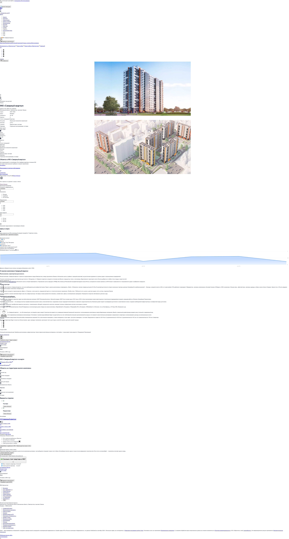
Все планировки (4, 174)
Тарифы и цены (6, 517)
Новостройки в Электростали (31, 46)
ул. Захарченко (6, 497)
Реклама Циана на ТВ (8, 514)
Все (4, 500)
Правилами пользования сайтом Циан (134, 530)
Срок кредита (3, 212)
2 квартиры (3, 172)
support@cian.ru (247, 530)
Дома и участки (7, 21)
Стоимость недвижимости (6, 187)
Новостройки (6, 20)
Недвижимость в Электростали (7, 46)
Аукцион (5, 513)
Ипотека (5, 24)
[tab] (4, 234)
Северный (42, 46)
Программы (3, 191)
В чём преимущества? (6, 454)
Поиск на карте (6, 511)
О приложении (3, 536)
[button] (2, 43)
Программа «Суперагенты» (9, 516)
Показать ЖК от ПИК (6, 362)
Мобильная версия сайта (6, 535)
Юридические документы (9, 510)
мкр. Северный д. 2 (7, 489)
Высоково (5, 488)
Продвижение (6, 520)
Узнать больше (16, 175)
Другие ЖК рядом (4, 365)
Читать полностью (4, 334)
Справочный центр (7, 508)
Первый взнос (3, 200)
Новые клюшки (7, 494)
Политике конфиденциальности (222, 530)
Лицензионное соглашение (167, 530)
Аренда (5, 17)
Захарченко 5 (6, 498)
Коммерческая (6, 23)
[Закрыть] (1, 2)
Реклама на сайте (7, 519)
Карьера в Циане (7, 526)
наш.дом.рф (8, 434)
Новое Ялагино (6, 491)
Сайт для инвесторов (8, 528)
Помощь (5, 522)
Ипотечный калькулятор (9, 523)
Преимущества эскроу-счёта (24, 446)
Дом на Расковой (7, 495)
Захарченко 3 (6, 492)
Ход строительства (4, 432)
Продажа (5, 18)
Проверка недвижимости (9, 525)
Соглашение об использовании (22, 0)
